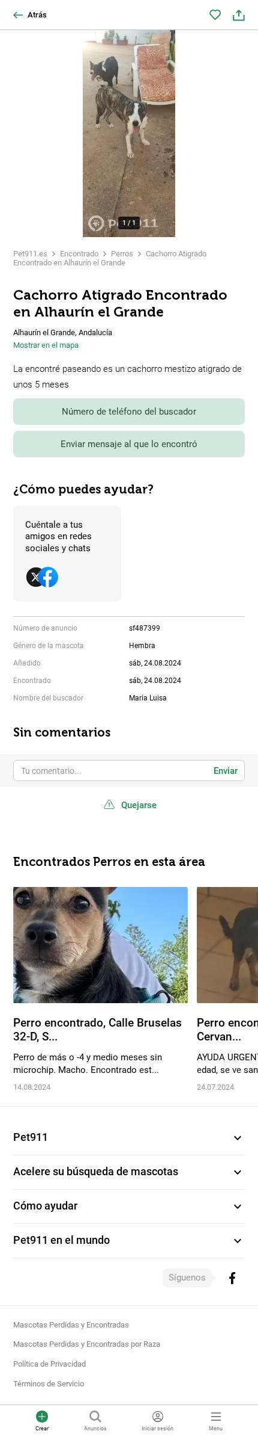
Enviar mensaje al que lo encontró (129, 444)
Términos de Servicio (48, 1383)
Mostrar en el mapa (46, 345)
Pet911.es (30, 253)
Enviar (226, 770)
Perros (122, 253)
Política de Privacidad (49, 1363)
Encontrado (79, 253)
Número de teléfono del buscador (129, 411)
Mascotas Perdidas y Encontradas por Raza (86, 1344)
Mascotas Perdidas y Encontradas (71, 1324)
